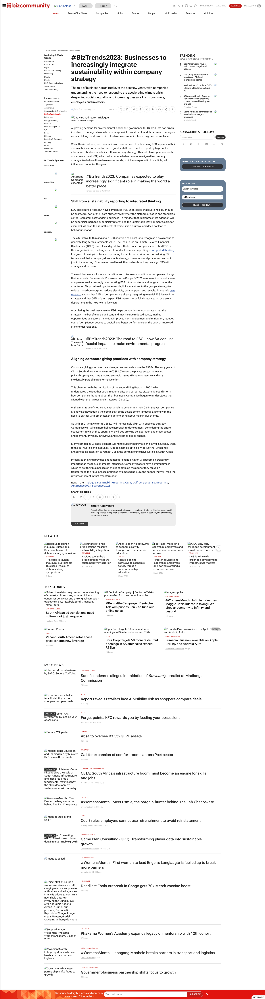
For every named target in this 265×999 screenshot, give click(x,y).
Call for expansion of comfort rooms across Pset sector (127, 755)
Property (47, 142)
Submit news (206, 6)
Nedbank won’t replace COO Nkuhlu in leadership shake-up (197, 88)
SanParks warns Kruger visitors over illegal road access (195, 66)
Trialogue (90, 482)
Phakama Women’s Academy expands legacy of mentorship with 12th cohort (146, 933)
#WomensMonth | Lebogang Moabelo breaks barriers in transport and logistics (148, 953)
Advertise (221, 6)
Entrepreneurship (51, 101)
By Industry (205, 59)
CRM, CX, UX (49, 64)
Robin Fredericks (87, 958)
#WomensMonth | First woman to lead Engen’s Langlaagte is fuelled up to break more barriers (148, 865)
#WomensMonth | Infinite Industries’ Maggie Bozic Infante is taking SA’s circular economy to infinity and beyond (191, 605)
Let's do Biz (258, 997)
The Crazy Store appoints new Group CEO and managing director (196, 77)
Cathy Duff (90, 109)
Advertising (49, 61)
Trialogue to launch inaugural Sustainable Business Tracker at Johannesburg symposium (59, 566)
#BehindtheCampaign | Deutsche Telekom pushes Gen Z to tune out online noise (130, 607)
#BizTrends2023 (81, 485)
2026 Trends (51, 51)
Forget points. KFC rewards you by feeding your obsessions (130, 717)
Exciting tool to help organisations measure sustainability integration (96, 559)
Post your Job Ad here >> (203, 166)
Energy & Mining (51, 120)
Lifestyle (47, 136)
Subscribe (220, 137)
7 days (189, 59)
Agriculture (48, 105)
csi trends (144, 482)
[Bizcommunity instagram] (186, 6)
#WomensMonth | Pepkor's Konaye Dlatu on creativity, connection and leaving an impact (197, 100)
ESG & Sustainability (52, 114)
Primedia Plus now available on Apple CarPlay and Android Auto (191, 642)
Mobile (47, 80)
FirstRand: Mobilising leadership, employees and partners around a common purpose (167, 564)
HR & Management (52, 127)
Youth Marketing (51, 89)
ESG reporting (160, 482)
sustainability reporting (110, 482)
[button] (115, 6)
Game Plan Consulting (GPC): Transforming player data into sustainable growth (141, 841)
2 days (182, 59)
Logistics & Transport (53, 139)
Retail (46, 145)
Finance (47, 123)
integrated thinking (163, 250)
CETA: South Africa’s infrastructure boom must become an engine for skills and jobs (143, 775)
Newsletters (74, 51)
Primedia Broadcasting (174, 648)
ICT (45, 130)
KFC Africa (85, 722)
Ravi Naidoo (91, 348)
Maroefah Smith (87, 872)
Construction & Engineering (55, 111)
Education (48, 117)
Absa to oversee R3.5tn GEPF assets (111, 736)
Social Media (49, 86)
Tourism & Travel (51, 152)
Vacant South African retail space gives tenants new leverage (69, 639)
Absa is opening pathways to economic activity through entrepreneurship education (131, 566)
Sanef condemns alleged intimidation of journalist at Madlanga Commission (142, 678)
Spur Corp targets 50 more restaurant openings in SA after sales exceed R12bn (132, 643)
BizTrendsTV (63, 51)
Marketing (48, 74)
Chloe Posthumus (88, 807)
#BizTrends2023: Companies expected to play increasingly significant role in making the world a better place (128, 181)
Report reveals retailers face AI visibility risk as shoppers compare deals (141, 699)
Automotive (49, 108)
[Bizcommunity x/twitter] (179, 6)
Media (47, 77)
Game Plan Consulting (90, 849)
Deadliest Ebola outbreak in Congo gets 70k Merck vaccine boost (135, 886)
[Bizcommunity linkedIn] (174, 6)
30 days (196, 59)
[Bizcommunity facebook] (182, 6)
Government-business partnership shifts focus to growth (128, 972)
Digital (47, 68)
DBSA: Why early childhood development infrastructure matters (203, 559)
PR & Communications (53, 83)
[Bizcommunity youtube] (191, 6)
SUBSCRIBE (195, 994)
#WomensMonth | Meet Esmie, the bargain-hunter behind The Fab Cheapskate (147, 802)
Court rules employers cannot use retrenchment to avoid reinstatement (141, 820)
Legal (46, 133)
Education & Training (52, 71)
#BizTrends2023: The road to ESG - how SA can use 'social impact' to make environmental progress (129, 341)
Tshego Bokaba (92, 191)
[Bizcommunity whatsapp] (195, 6)
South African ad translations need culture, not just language (198, 114)
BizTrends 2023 (101, 485)
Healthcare (49, 148)
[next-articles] (219, 548)
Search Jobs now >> (202, 205)
